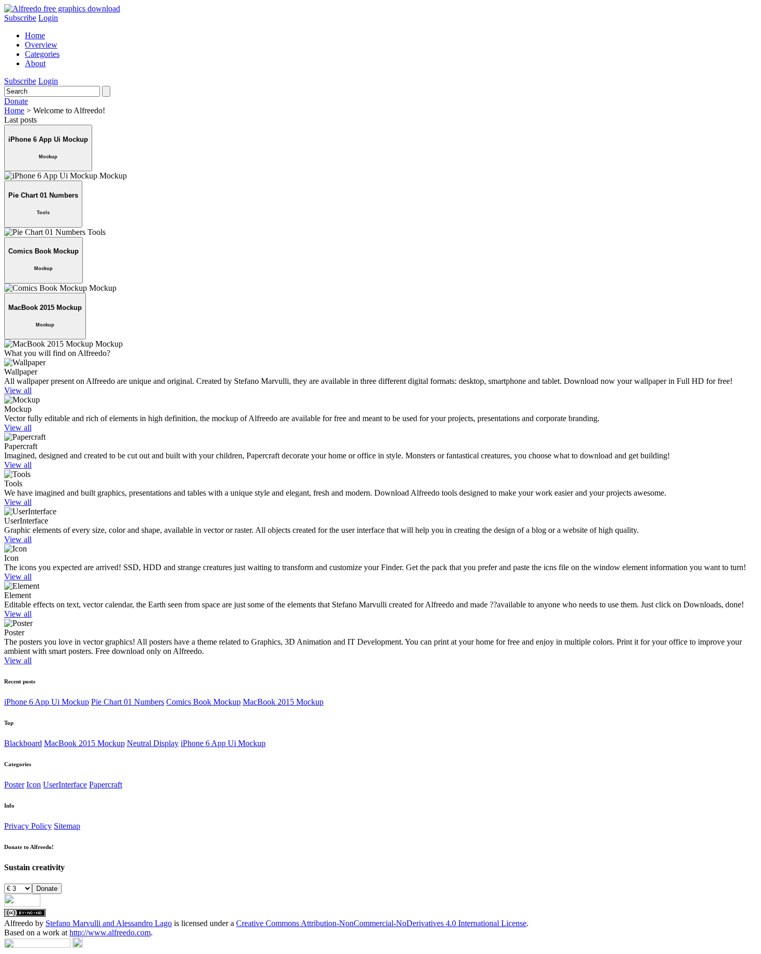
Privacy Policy (28, 826)
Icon (33, 784)
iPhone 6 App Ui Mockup (46, 701)
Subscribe (20, 17)
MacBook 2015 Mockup (283, 701)
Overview (41, 44)
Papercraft (105, 784)
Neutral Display (153, 743)
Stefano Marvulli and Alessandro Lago (109, 923)
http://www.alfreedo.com (110, 932)
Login (48, 17)
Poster (14, 784)
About (35, 63)
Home (35, 35)
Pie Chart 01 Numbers (127, 701)
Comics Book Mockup (203, 701)
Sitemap (67, 826)
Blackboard (23, 743)
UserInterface (65, 784)
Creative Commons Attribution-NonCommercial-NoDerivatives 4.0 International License (381, 923)
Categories (42, 54)
